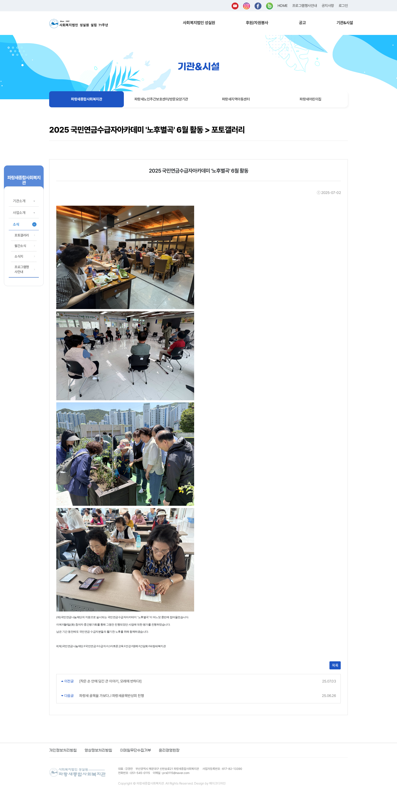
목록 (335, 665)
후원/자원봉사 (257, 22)
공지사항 (328, 5)
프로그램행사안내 (304, 5)
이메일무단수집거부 (135, 750)
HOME (283, 5)
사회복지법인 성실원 (199, 22)
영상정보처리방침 (98, 750)
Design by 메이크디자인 (210, 783)
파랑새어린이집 (310, 99)
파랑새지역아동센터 (236, 99)
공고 (302, 22)
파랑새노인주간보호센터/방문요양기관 (161, 99)
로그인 (343, 5)
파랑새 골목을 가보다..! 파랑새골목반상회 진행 (111, 696)
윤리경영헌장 (169, 750)
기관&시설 (345, 22)
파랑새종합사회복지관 (86, 99)
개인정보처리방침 (63, 750)
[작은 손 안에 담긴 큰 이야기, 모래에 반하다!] (110, 681)
